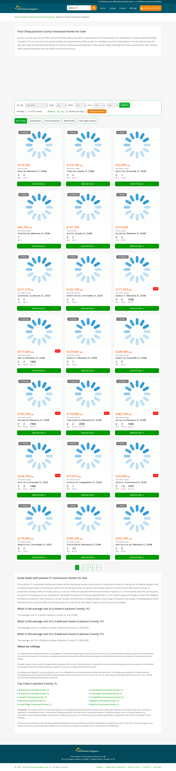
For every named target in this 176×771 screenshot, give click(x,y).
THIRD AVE (71, 171)
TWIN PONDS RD (74, 420)
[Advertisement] (88, 78)
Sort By (20, 105)
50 (67, 111)
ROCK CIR (22, 482)
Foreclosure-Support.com (37, 767)
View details (38, 184)
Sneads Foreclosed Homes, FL (33, 697)
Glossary (157, 767)
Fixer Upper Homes (87, 121)
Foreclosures (35, 121)
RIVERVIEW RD (24, 233)
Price (90, 105)
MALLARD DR (23, 420)
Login (134, 8)
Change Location (96, 111)
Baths (70, 105)
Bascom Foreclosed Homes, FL (104, 704)
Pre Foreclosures (52, 121)
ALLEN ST (120, 482)
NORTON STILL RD (124, 544)
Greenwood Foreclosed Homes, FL (106, 690)
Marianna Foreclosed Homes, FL (34, 690)
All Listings (21, 121)
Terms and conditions (115, 767)
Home (102, 8)
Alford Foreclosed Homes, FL (32, 700)
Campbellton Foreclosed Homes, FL (107, 697)
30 (58, 111)
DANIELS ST (121, 295)
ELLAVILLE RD (72, 482)
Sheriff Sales (69, 121)
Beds (51, 105)
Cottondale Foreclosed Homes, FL (106, 693)
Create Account (151, 8)
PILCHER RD (121, 233)
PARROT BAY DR (74, 295)
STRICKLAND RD (74, 544)
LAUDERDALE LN (25, 295)
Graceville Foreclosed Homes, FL (34, 693)
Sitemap (99, 767)
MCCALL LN (120, 420)
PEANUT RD (121, 358)
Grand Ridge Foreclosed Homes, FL (35, 704)
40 (62, 111)
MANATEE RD (23, 544)
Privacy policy (134, 767)
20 (54, 111)
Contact (122, 8)
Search (124, 105)
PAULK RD (22, 171)
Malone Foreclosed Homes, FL (104, 700)
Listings (112, 8)
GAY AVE (70, 233)
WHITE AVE (120, 171)
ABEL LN (21, 358)
